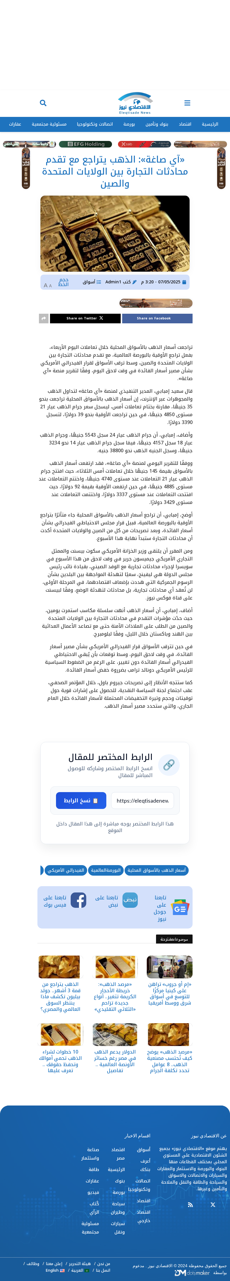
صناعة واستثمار (90, 1153)
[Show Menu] (187, 103)
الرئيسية (210, 124)
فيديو (93, 1192)
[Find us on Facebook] (224, 1205)
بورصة (129, 124)
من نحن (103, 1263)
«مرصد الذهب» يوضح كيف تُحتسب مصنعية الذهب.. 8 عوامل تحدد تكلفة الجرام (169, 1061)
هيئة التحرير (80, 1263)
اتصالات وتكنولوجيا (95, 124)
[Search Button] (43, 103)
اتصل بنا (103, 1270)
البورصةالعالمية (106, 870)
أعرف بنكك (145, 1165)
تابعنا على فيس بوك (54, 901)
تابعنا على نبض (106, 901)
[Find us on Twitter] (213, 1205)
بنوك (120, 1181)
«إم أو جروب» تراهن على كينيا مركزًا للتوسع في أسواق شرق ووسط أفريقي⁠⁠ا (169, 994)
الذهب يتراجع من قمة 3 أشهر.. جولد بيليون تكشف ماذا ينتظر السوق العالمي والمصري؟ (60, 997)
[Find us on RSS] (190, 1205)
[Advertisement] (115, 45)
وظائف (33, 1263)
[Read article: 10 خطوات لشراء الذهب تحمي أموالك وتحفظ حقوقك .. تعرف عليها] (60, 1034)
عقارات (15, 124)
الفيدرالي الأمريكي (66, 870)
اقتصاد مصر (118, 1153)
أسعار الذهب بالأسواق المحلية (157, 870)
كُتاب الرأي (94, 1208)
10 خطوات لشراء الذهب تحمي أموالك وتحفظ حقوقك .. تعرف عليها (60, 1061)
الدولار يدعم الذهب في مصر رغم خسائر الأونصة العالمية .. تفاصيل (115, 1061)
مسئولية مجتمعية (49, 124)
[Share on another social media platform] (44, 318)
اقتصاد (185, 124)
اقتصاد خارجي (143, 1216)
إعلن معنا (54, 1263)
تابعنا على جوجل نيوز (160, 908)
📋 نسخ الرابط (81, 800)
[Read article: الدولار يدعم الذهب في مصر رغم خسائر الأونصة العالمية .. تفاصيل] (115, 1034)
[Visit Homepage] (135, 104)
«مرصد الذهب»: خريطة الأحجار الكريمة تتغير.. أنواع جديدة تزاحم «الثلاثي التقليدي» (115, 997)
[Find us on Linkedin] (201, 1205)
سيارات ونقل (118, 1227)
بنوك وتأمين (157, 124)
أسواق (89, 282)
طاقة (94, 1169)
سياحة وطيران (118, 1208)
